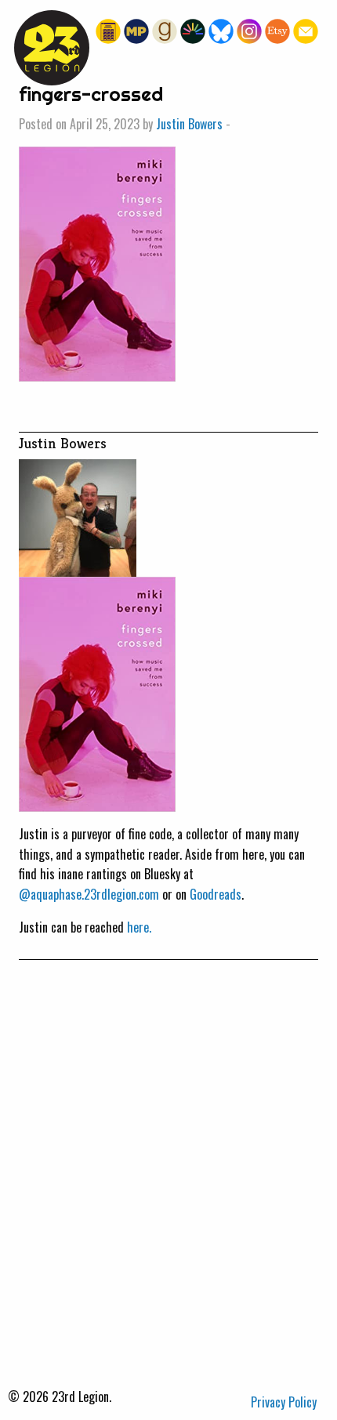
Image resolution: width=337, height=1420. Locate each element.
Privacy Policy (284, 1402)
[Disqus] (168, 1156)
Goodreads (215, 894)
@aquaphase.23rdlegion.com (89, 894)
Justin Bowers (189, 123)
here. (139, 927)
